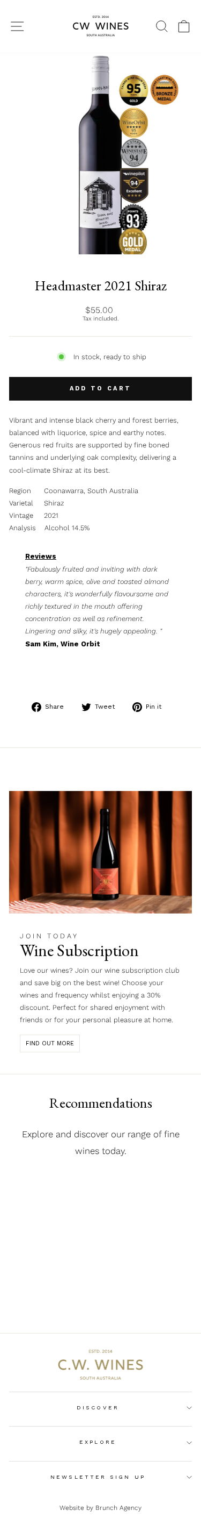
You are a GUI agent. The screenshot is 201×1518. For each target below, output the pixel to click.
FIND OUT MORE (50, 1043)
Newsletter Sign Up (97, 1476)
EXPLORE (97, 1441)
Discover (98, 1407)
